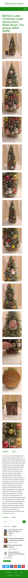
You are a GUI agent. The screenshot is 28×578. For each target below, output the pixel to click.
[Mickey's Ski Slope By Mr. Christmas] (5, 546)
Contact (21, 572)
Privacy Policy (10, 575)
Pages (15, 572)
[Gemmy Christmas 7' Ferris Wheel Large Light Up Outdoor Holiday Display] (5, 531)
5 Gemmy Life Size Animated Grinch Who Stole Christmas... (16, 539)
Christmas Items (8, 572)
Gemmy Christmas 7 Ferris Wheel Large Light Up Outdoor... (15, 531)
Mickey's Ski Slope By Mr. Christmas (15, 546)
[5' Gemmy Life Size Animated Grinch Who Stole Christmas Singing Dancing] (5, 540)
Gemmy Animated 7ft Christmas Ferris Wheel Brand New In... (16, 554)
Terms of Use (18, 575)
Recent (14, 526)
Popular (6, 526)
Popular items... (7, 561)
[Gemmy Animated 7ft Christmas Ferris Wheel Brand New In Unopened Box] (5, 553)
